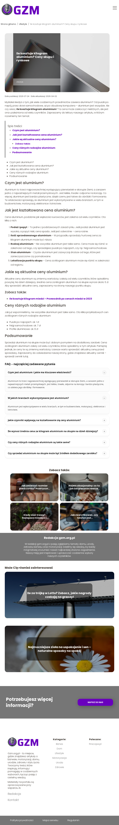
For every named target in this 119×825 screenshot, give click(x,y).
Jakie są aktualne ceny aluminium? (34, 139)
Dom (59, 748)
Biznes (59, 744)
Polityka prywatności (21, 820)
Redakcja (14, 794)
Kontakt (13, 800)
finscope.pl (95, 744)
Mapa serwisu (50, 820)
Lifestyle (23, 24)
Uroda (59, 762)
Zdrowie (59, 767)
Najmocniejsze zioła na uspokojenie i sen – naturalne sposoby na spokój (59, 649)
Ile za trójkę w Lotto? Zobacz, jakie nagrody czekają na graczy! (59, 595)
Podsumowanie (22, 152)
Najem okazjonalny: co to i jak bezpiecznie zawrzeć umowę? (84, 487)
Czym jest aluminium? (26, 130)
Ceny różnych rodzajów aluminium (33, 148)
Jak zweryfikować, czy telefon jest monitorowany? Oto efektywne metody (84, 517)
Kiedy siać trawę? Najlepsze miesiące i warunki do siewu (34, 517)
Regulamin (73, 820)
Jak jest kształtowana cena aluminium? (37, 134)
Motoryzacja (59, 758)
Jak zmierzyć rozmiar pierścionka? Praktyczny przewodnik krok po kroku (34, 487)
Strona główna (8, 24)
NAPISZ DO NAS (95, 702)
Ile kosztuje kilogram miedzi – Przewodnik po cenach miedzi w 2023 (50, 298)
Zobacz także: (23, 143)
